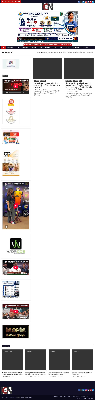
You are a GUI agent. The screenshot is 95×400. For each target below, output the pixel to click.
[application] (16, 86)
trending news (64, 44)
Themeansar (29, 397)
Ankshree (36, 376)
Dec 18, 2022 (70, 91)
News (80, 80)
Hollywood (36, 80)
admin (44, 89)
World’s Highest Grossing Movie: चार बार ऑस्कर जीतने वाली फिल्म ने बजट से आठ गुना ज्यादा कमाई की (47, 85)
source (58, 44)
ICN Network (10, 47)
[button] (93, 47)
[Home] (3, 47)
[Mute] (25, 92)
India (69, 44)
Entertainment (25, 47)
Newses (22, 397)
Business (47, 47)
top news (53, 44)
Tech (60, 47)
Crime (54, 47)
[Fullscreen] (27, 92)
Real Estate (76, 47)
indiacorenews (47, 44)
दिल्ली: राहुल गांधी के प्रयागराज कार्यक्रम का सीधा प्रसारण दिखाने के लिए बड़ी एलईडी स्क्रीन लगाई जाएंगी (35, 374)
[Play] (4, 92)
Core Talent (85, 47)
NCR (17, 47)
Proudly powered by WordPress (8, 397)
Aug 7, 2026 (29, 376)
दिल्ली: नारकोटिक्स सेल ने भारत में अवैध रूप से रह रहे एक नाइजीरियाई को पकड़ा (59, 373)
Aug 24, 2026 (6, 376)
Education (67, 47)
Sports (40, 47)
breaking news (40, 44)
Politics (34, 47)
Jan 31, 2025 (38, 89)
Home (38, 52)
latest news (33, 44)
